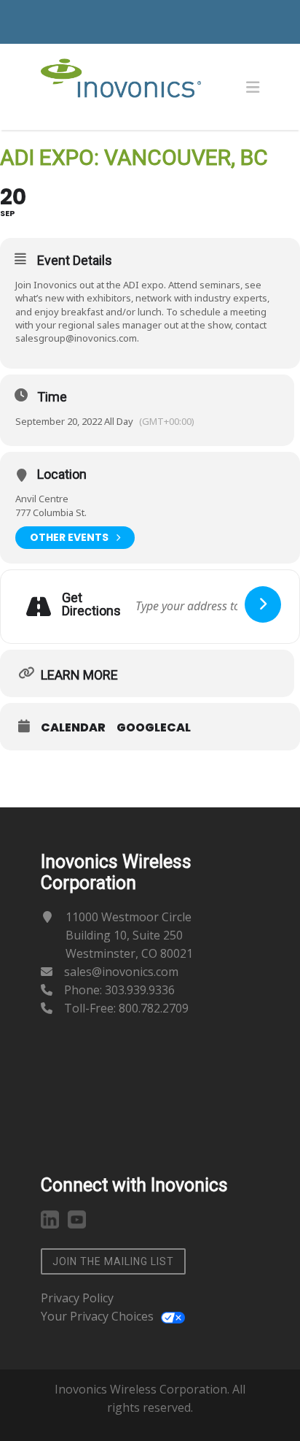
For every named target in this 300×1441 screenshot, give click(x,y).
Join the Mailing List (113, 1261)
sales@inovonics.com (121, 972)
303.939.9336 (140, 990)
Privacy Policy (77, 1298)
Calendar (73, 727)
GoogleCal (154, 727)
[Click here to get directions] (263, 604)
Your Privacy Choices (97, 1316)
